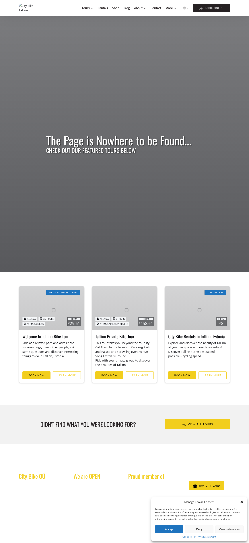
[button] (242, 502)
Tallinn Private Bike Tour (114, 336)
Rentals (103, 8)
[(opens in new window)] (151, 486)
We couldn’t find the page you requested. (55, 461)
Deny (199, 529)
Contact (156, 8)
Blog (127, 8)
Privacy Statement (207, 536)
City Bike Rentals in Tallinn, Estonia (196, 336)
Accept (169, 529)
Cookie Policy (189, 536)
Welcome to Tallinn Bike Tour (45, 336)
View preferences (229, 529)
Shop (115, 8)
